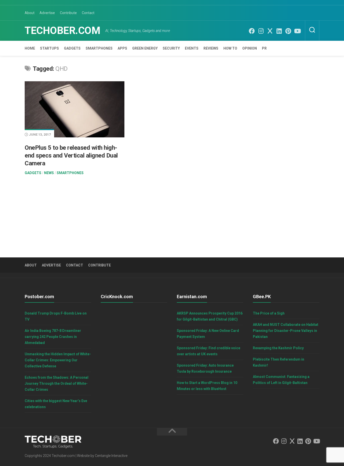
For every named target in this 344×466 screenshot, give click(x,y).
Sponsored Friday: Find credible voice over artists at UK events (208, 351)
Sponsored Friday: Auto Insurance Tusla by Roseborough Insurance (205, 368)
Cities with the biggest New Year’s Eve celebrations (56, 404)
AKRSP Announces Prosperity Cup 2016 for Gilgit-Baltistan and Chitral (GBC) (210, 316)
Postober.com (39, 296)
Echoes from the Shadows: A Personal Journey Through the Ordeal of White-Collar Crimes (56, 383)
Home (30, 48)
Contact (88, 13)
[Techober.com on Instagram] (261, 31)
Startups (49, 48)
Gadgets (72, 48)
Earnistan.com (192, 296)
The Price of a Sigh (269, 313)
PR (264, 48)
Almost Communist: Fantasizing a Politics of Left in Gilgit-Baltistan (281, 380)
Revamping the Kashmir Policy (278, 348)
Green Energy (145, 48)
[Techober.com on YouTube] (297, 31)
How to (230, 48)
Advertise (47, 13)
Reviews (210, 48)
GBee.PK (262, 296)
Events (191, 48)
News (49, 173)
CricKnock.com (117, 296)
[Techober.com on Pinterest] (288, 31)
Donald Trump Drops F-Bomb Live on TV (56, 316)
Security (171, 48)
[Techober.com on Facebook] (252, 31)
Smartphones (99, 48)
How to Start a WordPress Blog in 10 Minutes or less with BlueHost (207, 386)
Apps (122, 48)
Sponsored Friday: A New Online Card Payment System (208, 334)
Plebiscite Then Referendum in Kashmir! (278, 362)
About (30, 13)
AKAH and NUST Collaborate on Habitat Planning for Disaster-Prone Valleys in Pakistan (285, 331)
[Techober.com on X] (270, 31)
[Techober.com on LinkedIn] (279, 31)
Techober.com (62, 30)
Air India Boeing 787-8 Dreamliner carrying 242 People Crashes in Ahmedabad (53, 337)
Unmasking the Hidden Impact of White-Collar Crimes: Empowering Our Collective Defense (58, 360)
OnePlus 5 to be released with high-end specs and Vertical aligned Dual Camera (71, 155)
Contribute (68, 13)
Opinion (249, 48)
